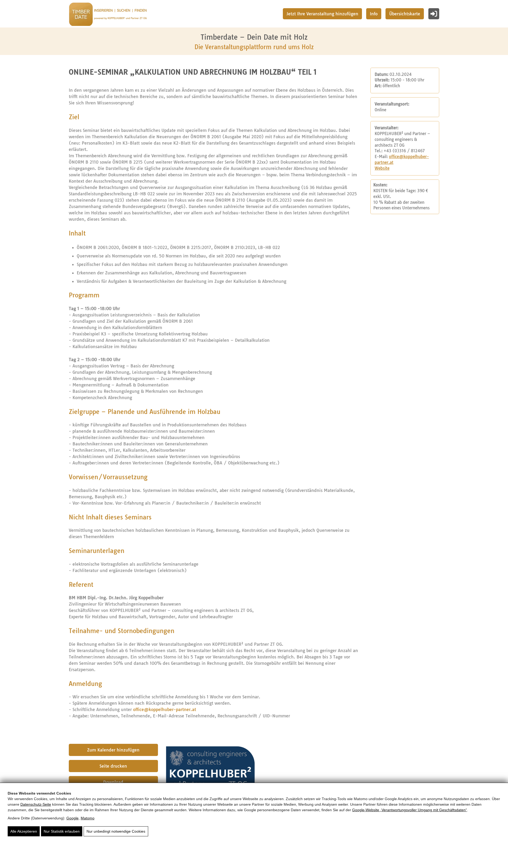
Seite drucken (113, 766)
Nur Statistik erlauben (62, 831)
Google (72, 818)
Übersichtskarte (404, 13)
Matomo (87, 818)
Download (113, 782)
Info (374, 13)
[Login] (433, 13)
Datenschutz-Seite (35, 804)
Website (382, 168)
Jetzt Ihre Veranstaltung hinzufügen (322, 13)
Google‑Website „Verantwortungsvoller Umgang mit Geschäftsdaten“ (409, 810)
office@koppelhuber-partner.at (164, 709)
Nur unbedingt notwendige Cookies (116, 831)
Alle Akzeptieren (23, 831)
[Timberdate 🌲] (108, 15)
